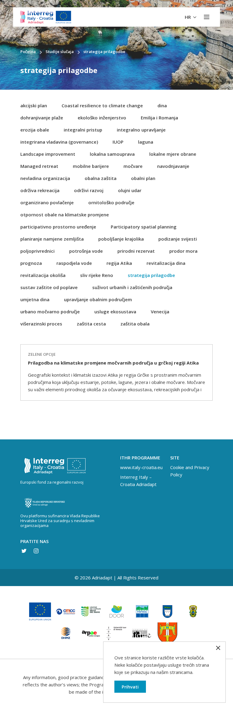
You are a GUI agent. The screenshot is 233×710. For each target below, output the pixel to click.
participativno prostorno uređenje (58, 227)
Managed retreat (39, 166)
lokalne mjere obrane (172, 154)
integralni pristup (83, 130)
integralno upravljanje (141, 130)
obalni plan (143, 178)
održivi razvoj (88, 190)
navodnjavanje (173, 166)
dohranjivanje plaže (41, 118)
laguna (145, 142)
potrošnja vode (86, 251)
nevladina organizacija (45, 178)
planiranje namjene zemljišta (52, 239)
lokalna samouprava (112, 154)
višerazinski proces (41, 324)
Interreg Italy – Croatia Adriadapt (138, 480)
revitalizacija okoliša (43, 275)
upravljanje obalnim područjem (98, 299)
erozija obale (34, 130)
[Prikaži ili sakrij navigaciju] (207, 17)
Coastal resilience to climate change (102, 105)
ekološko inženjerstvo (102, 118)
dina (162, 105)
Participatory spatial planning (144, 227)
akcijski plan (33, 105)
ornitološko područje (111, 202)
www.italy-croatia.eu (141, 467)
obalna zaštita (100, 178)
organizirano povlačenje (47, 202)
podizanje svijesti (177, 239)
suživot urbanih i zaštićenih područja (132, 287)
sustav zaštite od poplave (49, 287)
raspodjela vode (74, 263)
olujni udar (129, 190)
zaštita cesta (91, 324)
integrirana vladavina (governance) (59, 142)
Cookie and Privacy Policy (189, 471)
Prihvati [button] (130, 687)
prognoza (31, 263)
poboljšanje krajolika (121, 239)
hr (188, 17)
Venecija (160, 311)
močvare (133, 166)
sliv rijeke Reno (96, 275)
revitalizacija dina (166, 263)
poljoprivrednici (37, 251)
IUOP (118, 142)
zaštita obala (135, 324)
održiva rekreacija (39, 190)
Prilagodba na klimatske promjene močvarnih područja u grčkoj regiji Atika (113, 363)
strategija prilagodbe (151, 275)
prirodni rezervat (136, 251)
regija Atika (119, 263)
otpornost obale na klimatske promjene (64, 215)
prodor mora (183, 251)
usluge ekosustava (115, 311)
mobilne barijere (91, 166)
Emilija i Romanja (159, 118)
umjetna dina (34, 299)
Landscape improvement (47, 154)
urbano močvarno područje (50, 311)
